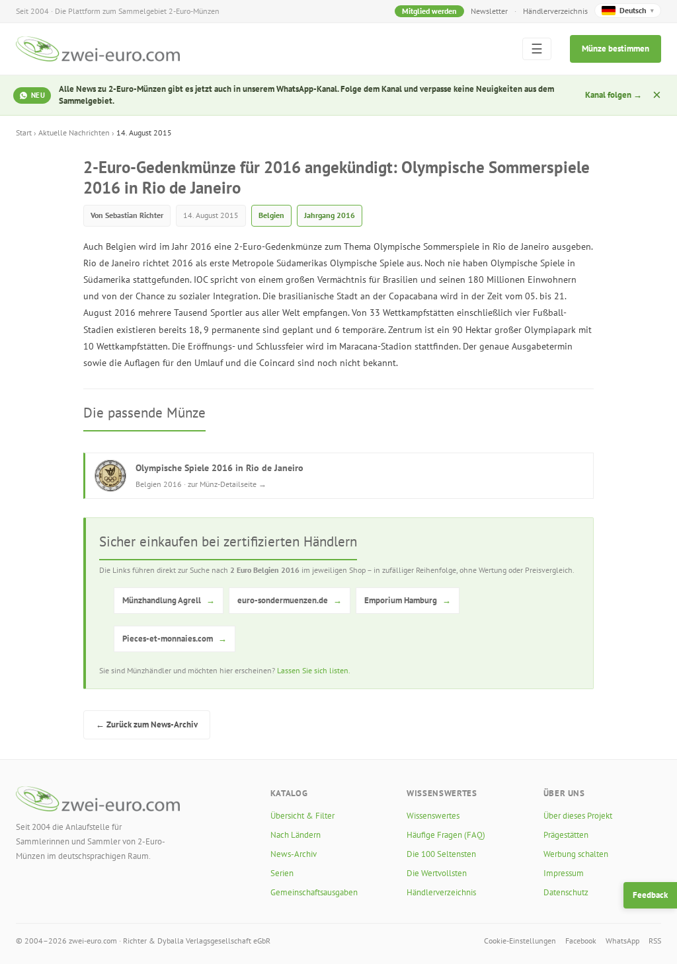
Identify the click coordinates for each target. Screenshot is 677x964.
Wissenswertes (433, 815)
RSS (655, 940)
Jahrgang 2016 (329, 215)
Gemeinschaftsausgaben (314, 892)
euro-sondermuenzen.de (289, 600)
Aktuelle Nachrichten (74, 132)
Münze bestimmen (615, 48)
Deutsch (636, 10)
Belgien (271, 215)
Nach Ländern (295, 834)
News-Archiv (293, 854)
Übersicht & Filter (302, 815)
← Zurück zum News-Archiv (147, 724)
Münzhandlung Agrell (168, 600)
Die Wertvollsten (437, 873)
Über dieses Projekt (577, 815)
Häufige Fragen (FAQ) (446, 834)
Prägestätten (565, 834)
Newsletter (489, 11)
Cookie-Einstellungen (520, 940)
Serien (282, 873)
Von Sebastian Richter (127, 215)
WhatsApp (622, 940)
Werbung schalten (575, 854)
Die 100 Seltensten (441, 854)
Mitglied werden (429, 11)
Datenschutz (565, 892)
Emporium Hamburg (407, 600)
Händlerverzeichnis (555, 11)
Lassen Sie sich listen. (313, 670)
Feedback (650, 895)
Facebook (580, 940)
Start (24, 132)
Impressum (563, 873)
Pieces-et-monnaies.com (174, 638)
